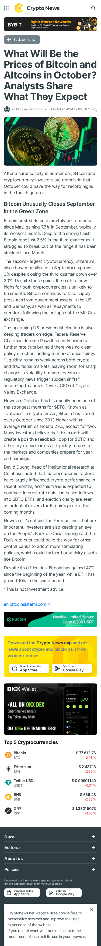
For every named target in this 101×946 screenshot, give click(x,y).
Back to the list (24, 40)
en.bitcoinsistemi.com (25, 604)
